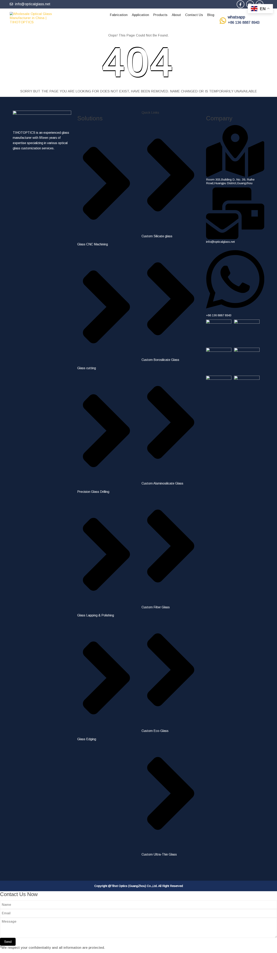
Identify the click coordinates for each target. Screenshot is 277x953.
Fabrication (119, 15)
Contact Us (194, 15)
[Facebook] (240, 5)
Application (140, 15)
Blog (210, 15)
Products (160, 15)
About (176, 15)
